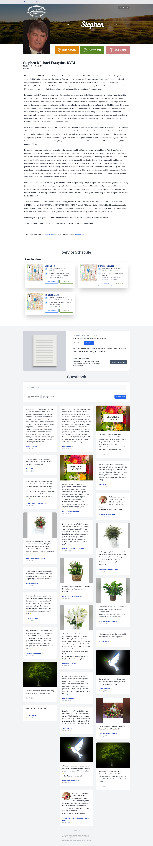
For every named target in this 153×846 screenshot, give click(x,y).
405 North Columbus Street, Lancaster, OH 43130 (59, 276)
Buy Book (89, 343)
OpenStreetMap (78, 840)
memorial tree (48, 234)
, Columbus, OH (54, 306)
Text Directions (51, 282)
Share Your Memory (119, 362)
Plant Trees (66, 282)
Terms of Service (82, 837)
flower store (79, 234)
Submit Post (120, 397)
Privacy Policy (71, 837)
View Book (77, 343)
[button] (35, 270)
